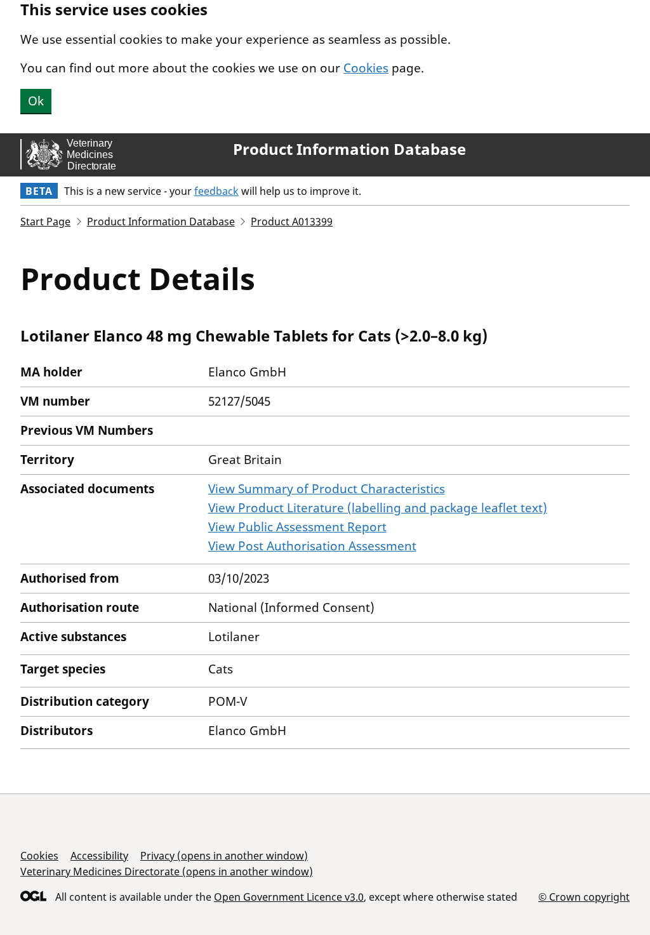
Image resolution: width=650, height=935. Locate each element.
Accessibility (99, 856)
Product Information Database (349, 149)
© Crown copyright (584, 896)
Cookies (365, 68)
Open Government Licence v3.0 (289, 897)
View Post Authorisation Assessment (312, 546)
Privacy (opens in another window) (224, 856)
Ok (36, 101)
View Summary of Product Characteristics (326, 489)
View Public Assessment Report (297, 527)
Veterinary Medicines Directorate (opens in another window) (166, 872)
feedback (216, 191)
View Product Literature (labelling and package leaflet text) (377, 508)
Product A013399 (292, 222)
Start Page (45, 222)
